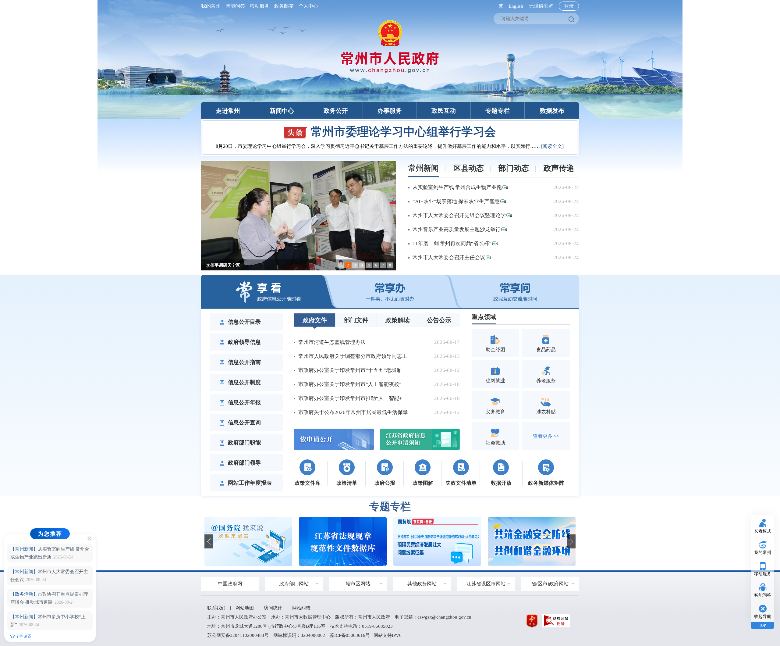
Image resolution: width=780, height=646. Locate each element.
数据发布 (552, 110)
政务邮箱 (284, 6)
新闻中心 (282, 110)
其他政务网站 (422, 583)
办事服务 (390, 110)
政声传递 (559, 168)
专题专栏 (497, 110)
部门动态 (513, 168)
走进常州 (228, 110)
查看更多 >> (546, 436)
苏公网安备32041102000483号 (238, 635)
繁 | (501, 6)
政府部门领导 (243, 463)
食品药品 (546, 349)
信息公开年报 (243, 402)
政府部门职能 (243, 443)
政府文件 (315, 320)
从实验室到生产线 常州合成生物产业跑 (457, 187)
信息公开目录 (243, 322)
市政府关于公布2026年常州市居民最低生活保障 (353, 412)
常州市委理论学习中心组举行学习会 (403, 131)
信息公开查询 (243, 422)
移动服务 (259, 6)
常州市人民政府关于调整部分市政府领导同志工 (352, 356)
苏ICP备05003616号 (350, 635)
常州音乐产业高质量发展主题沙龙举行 (457, 229)
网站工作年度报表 (249, 483)
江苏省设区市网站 (485, 583)
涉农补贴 (546, 411)
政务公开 (336, 110)
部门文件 (356, 320)
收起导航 (762, 616)
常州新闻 (423, 168)
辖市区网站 (358, 583)
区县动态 (468, 168)
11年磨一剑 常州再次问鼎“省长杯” (452, 243)
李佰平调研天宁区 (223, 265)
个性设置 (23, 636)
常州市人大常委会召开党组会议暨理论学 (459, 215)
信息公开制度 (243, 382)
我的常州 (212, 6)
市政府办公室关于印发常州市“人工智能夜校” (350, 384)
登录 (569, 6)
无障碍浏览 (541, 6)
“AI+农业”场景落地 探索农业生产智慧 (456, 201)
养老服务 (546, 380)
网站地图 (245, 607)
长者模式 (762, 531)
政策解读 (397, 320)
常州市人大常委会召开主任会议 (449, 257)
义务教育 (495, 411)
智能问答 (235, 6)
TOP (762, 625)
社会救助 (495, 442)
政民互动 (443, 110)
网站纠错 (301, 607)
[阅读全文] (552, 146)
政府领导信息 (243, 342)
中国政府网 (230, 583)
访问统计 (273, 607)
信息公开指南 (243, 362)
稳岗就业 (495, 380)
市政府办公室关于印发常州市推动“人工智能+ (350, 398)
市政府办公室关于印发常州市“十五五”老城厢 (350, 370)
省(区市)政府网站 (550, 583)
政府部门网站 (294, 583)
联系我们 (216, 607)
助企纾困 (495, 349)
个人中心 (307, 6)
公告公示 (439, 320)
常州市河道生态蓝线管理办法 (332, 342)
